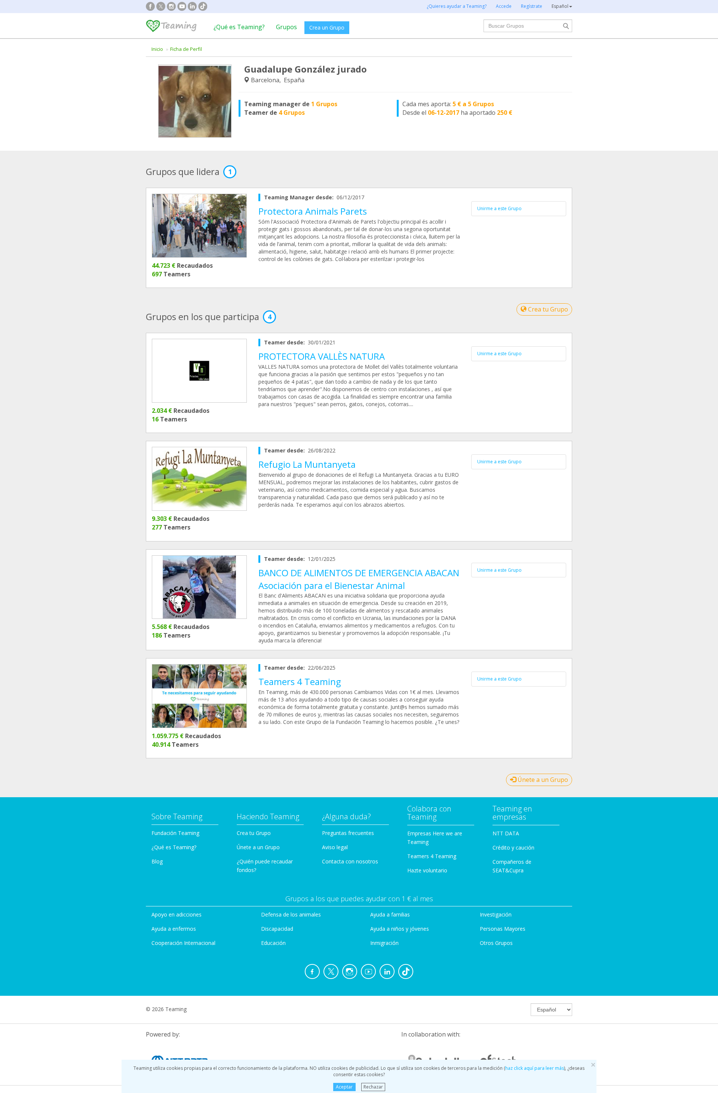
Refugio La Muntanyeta (307, 464)
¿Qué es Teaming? (239, 27)
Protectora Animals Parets (312, 211)
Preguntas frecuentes (348, 832)
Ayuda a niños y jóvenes (399, 928)
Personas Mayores (502, 928)
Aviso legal (335, 847)
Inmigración (384, 942)
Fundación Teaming (175, 832)
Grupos (286, 27)
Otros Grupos (496, 942)
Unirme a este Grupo (499, 208)
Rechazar (373, 1087)
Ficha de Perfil (186, 49)
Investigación (496, 914)
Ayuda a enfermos (173, 928)
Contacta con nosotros (350, 861)
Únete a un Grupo (542, 780)
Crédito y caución (513, 847)
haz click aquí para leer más (534, 1068)
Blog (157, 861)
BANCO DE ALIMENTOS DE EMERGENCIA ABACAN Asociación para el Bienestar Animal (358, 579)
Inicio (157, 49)
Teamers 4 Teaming (299, 681)
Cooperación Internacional (183, 942)
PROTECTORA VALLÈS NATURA (321, 356)
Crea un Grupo (326, 27)
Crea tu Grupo (547, 309)
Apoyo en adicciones (176, 914)
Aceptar (344, 1087)
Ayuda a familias (390, 914)
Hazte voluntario (427, 870)
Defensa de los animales (291, 914)
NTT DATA (506, 833)
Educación (273, 942)
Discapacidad (277, 928)
